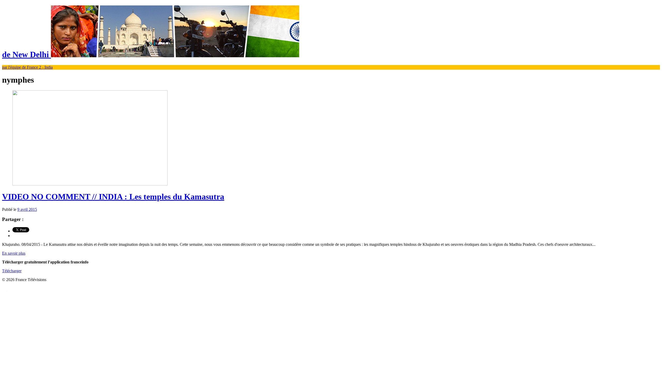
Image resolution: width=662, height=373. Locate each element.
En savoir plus (13, 253)
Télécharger (11, 271)
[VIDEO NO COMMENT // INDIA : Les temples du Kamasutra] (90, 184)
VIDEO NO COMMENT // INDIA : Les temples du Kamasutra (113, 196)
